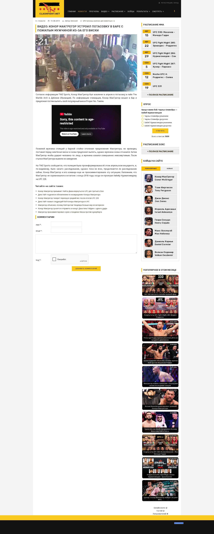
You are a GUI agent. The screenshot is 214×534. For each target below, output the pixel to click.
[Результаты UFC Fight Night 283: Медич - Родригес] (160, 307)
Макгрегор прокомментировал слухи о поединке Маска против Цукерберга (70, 212)
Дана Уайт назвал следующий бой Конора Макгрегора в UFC (63, 201)
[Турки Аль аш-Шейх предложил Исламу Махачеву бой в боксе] (160, 422)
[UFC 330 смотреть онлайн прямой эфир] (160, 285)
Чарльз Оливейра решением (156, 116)
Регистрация (167, 3)
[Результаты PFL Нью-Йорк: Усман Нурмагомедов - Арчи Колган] (160, 467)
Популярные (151, 168)
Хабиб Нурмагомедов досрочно (158, 125)
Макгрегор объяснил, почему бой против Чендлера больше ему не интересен (71, 205)
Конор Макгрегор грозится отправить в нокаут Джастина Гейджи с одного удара (72, 208)
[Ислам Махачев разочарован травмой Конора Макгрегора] (160, 399)
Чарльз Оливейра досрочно (156, 119)
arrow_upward (208, 528)
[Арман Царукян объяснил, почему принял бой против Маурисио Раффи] (160, 353)
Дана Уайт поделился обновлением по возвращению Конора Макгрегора (69, 194)
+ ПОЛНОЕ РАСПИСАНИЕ (160, 94)
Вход (176, 3)
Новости (41, 21)
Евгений (74, 21)
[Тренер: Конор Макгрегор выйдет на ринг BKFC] (160, 490)
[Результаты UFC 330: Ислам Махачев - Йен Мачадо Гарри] (160, 444)
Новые (170, 168)
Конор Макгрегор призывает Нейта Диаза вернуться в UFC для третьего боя (71, 191)
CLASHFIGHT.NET (49, 13)
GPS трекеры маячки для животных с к (99, 21)
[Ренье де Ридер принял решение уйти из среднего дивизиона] (160, 330)
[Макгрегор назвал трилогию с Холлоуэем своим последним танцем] (160, 376)
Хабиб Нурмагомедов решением (158, 122)
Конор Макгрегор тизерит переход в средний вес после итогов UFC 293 (68, 198)
